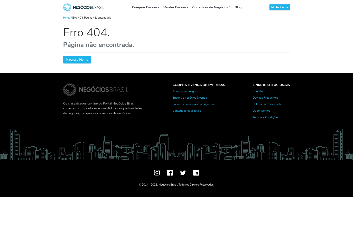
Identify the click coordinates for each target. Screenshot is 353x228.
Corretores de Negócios (210, 7)
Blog (238, 7)
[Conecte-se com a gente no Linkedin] (196, 173)
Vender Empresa (175, 7)
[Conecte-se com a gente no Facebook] (170, 173)
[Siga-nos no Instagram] (157, 173)
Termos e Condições (265, 117)
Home (66, 18)
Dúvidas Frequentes (265, 98)
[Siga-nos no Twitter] (183, 173)
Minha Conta (279, 7)
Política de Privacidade (267, 104)
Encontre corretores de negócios (193, 104)
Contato (258, 91)
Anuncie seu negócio (186, 91)
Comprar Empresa (145, 7)
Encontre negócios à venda (190, 98)
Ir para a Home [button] (77, 59)
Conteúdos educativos (187, 111)
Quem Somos (261, 111)
